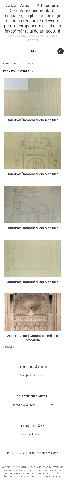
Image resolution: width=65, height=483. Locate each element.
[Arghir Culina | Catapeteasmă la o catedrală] (32, 295)
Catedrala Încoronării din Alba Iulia (32, 120)
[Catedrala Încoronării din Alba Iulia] (32, 79)
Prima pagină (10, 64)
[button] (32, 51)
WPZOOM (56, 477)
